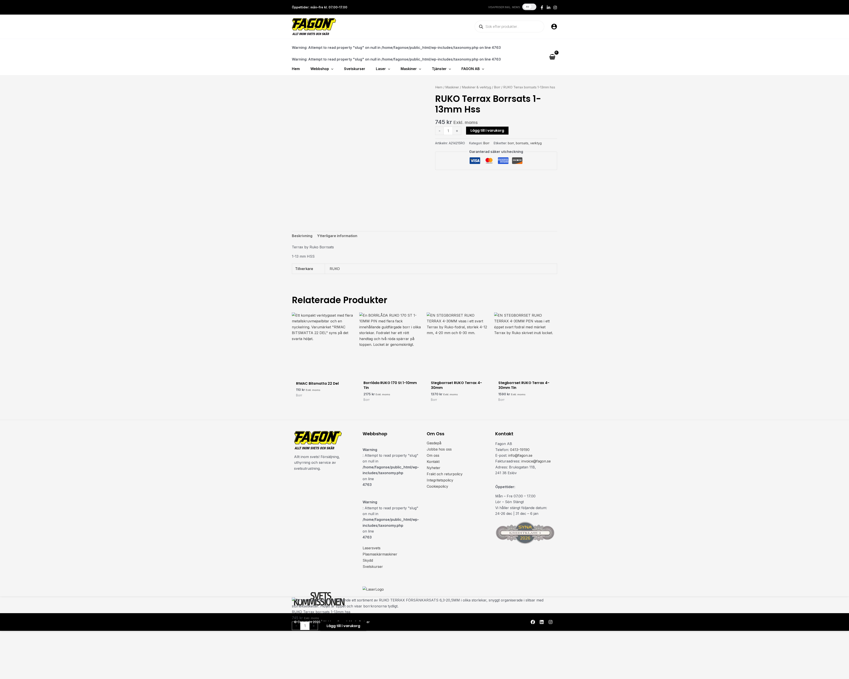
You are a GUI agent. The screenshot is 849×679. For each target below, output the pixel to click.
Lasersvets (372, 548)
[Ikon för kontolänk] (554, 26)
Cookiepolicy (437, 486)
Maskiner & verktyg (476, 87)
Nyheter (433, 468)
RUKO (335, 268)
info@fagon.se (520, 455)
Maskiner (452, 87)
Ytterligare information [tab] (337, 236)
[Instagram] (555, 8)
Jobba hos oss (439, 449)
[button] (331, 68)
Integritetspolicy (440, 480)
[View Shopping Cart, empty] (552, 57)
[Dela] (33, 669)
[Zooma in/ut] (6, 669)
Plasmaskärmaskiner (380, 554)
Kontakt (433, 461)
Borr (497, 87)
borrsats (522, 143)
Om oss (433, 455)
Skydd (368, 560)
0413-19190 (520, 449)
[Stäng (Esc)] (46, 669)
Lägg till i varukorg (487, 130)
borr (511, 143)
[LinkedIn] (549, 8)
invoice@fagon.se (536, 461)
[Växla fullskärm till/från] (19, 669)
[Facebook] (542, 8)
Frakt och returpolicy (445, 474)
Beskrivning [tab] (302, 236)
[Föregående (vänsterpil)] (6, 676)
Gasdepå (434, 443)
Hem (438, 87)
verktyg (536, 143)
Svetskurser (373, 566)
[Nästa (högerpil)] (19, 676)
